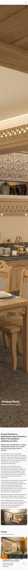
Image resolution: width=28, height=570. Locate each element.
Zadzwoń (17, 557)
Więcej (24, 563)
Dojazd (10, 557)
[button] (2, 214)
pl (25, 2)
